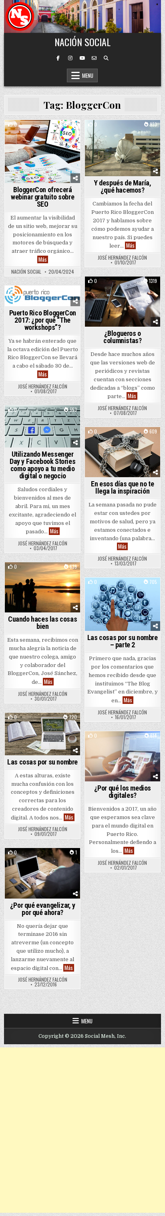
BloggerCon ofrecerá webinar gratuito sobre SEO (42, 196)
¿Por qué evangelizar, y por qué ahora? (42, 909)
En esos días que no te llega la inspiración (122, 487)
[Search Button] (106, 58)
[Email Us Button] (94, 58)
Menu (87, 75)
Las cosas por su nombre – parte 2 (122, 641)
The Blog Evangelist (123, 133)
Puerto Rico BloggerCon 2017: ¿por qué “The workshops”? (42, 320)
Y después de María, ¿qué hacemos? (122, 186)
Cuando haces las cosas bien (42, 622)
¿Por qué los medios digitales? (122, 791)
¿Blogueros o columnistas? (122, 337)
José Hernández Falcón (122, 257)
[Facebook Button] (58, 58)
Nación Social (82, 42)
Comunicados (26, 133)
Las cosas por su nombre (42, 762)
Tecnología (61, 133)
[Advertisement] (82, 1130)
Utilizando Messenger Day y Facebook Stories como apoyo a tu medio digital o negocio (42, 465)
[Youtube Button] (82, 58)
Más (43, 259)
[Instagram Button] (70, 58)
